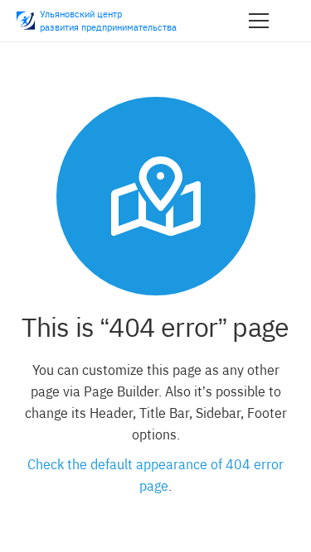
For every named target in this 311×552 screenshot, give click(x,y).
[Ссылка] (25, 20)
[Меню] (258, 20)
